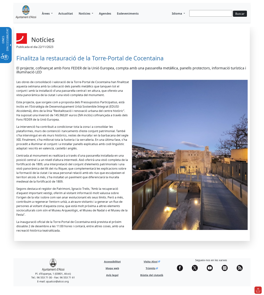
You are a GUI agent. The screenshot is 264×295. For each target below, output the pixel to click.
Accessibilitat (112, 261)
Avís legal (112, 275)
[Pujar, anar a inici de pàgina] (258, 290)
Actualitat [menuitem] (65, 13)
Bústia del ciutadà (151, 275)
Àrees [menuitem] (46, 13)
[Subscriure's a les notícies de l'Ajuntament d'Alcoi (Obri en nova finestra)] (241, 268)
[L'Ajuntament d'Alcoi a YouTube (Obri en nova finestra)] (211, 268)
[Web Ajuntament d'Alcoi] (53, 264)
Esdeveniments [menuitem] (128, 13)
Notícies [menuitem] (85, 13)
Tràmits (150, 268)
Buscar (240, 14)
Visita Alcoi (151, 261)
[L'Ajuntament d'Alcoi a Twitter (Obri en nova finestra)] (196, 268)
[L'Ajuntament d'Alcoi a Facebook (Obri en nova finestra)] (181, 268)
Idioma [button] (177, 13)
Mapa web (112, 268)
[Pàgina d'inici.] (26, 13)
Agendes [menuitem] (105, 13)
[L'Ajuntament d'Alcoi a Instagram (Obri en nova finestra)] (226, 268)
